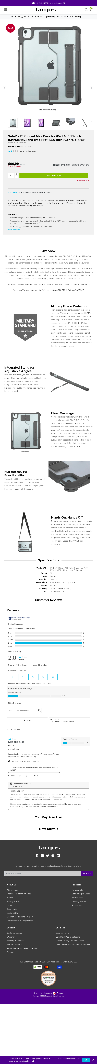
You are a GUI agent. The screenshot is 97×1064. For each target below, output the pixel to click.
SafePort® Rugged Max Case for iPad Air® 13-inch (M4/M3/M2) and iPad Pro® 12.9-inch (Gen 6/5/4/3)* (46, 17)
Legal (9, 905)
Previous (4, 88)
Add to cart (53, 175)
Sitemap (10, 952)
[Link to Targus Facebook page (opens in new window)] (37, 856)
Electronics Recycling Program (20, 917)
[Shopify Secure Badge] (37, 967)
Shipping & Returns (15, 940)
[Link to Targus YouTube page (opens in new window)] (53, 856)
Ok (86, 1060)
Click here (12, 192)
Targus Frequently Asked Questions (22, 948)
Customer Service (14, 933)
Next (91, 88)
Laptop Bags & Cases (81, 894)
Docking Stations (79, 901)
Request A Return (14, 944)
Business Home (62, 933)
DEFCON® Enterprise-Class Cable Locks (73, 944)
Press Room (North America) (19, 894)
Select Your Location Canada (48, 993)
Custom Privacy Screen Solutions (70, 940)
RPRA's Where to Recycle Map (20, 920)
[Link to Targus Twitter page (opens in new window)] (47, 856)
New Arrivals (77, 890)
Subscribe (86, 873)
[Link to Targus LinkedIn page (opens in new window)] (58, 856)
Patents (10, 897)
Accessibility (12, 909)
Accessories (77, 905)
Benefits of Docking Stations (68, 937)
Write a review (31, 151)
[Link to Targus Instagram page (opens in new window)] (42, 856)
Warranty (11, 937)
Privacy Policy (13, 901)
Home (8, 17)
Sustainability (12, 913)
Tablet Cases (77, 897)
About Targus (12, 890)
